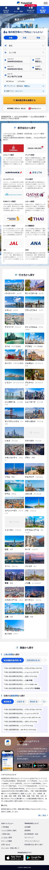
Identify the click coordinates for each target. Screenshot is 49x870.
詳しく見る (42, 815)
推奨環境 (27, 830)
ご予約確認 (5, 827)
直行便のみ (10, 81)
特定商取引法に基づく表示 (33, 844)
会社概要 (27, 827)
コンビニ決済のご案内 (8, 830)
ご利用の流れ (5, 834)
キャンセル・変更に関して (10, 848)
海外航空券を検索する (26, 100)
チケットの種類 (6, 841)
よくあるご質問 (6, 837)
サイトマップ (29, 837)
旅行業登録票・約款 (31, 834)
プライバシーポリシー (32, 841)
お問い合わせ (5, 844)
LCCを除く (22, 81)
